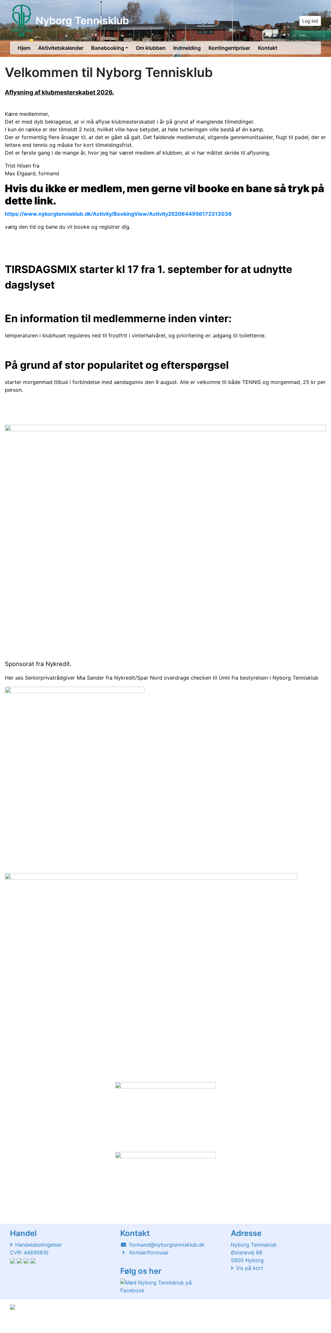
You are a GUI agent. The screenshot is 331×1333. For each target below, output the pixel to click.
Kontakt (267, 48)
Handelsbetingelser (38, 1244)
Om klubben (151, 48)
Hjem (24, 48)
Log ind (310, 21)
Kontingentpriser (229, 48)
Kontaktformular (149, 1252)
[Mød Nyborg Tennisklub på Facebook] (164, 1286)
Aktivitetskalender (60, 48)
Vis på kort (249, 1268)
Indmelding (187, 48)
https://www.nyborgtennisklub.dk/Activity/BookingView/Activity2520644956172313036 (118, 214)
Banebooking (107, 48)
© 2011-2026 (23, 1324)
